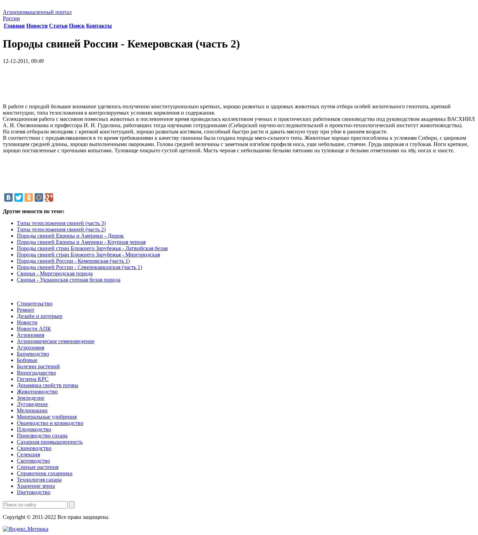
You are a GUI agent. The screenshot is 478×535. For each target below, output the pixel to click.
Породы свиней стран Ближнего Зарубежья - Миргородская (88, 255)
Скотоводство (33, 461)
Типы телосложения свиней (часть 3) (61, 223)
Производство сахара (42, 436)
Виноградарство (36, 373)
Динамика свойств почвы (47, 385)
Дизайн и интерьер (39, 316)
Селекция (28, 454)
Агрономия (30, 335)
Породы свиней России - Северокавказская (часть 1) (79, 267)
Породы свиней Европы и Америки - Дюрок (70, 236)
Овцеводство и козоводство (50, 423)
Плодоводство (34, 429)
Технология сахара (39, 480)
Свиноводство (34, 448)
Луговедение (32, 404)
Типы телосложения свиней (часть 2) (61, 229)
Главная (14, 26)
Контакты (99, 26)
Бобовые (27, 360)
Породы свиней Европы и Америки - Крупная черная (81, 242)
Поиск (77, 26)
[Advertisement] (239, 86)
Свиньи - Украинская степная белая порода (68, 280)
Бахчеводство (33, 354)
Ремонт (25, 310)
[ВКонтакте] (8, 197)
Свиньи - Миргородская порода (55, 273)
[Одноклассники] (28, 197)
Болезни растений (38, 366)
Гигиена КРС (33, 379)
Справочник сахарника (44, 473)
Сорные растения (37, 467)
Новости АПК (34, 329)
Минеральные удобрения (47, 417)
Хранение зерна (36, 486)
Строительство (34, 303)
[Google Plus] (49, 197)
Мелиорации (32, 410)
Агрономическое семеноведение (55, 341)
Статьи (58, 26)
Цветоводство (33, 492)
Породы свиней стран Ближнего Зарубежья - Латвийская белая (92, 248)
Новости (37, 26)
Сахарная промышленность (50, 442)
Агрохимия (30, 347)
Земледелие (30, 398)
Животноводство (37, 392)
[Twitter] (18, 197)
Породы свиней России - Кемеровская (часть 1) (73, 261)
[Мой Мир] (39, 197)
